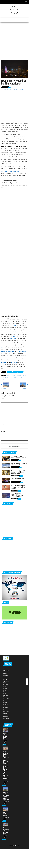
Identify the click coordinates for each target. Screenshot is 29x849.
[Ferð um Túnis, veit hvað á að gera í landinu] (5, 729)
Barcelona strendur (3, 389)
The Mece (7, 378)
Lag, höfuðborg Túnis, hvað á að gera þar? (6, 830)
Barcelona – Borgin (24, 389)
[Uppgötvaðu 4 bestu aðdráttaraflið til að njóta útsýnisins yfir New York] (6, 495)
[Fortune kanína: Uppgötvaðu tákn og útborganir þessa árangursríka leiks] (6, 472)
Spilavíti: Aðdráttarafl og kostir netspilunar (18, 479)
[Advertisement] (14, 41)
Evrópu (9, 372)
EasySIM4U (14, 362)
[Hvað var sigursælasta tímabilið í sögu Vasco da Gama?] (6, 465)
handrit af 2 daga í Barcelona (6, 813)
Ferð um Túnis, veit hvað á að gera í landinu (5, 736)
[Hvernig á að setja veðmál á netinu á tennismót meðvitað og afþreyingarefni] (6, 487)
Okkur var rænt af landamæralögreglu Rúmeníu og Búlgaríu (6, 796)
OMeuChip (3, 362)
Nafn (2, 424)
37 (3, 744)
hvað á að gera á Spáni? (18, 372)
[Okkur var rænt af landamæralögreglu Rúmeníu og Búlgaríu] (5, 789)
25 (3, 805)
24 (3, 820)
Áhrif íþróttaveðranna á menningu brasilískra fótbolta (18, 457)
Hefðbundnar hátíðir (21, 375)
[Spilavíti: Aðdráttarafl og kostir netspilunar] (6, 480)
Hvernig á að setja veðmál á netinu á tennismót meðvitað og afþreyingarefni (18, 487)
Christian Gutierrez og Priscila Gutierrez (13, 89)
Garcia (2, 377)
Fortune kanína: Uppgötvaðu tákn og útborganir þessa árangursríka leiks (18, 472)
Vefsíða (3, 439)
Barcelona (8, 375)
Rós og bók (13, 377)
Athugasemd (4, 401)
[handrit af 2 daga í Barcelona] (5, 808)
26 (3, 785)
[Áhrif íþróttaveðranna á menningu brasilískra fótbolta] (6, 458)
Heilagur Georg (20, 378)
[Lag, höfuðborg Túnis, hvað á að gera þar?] (5, 824)
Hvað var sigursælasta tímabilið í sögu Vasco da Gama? (19, 464)
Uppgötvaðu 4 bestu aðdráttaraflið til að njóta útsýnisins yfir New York (17, 495)
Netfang (3, 431)
